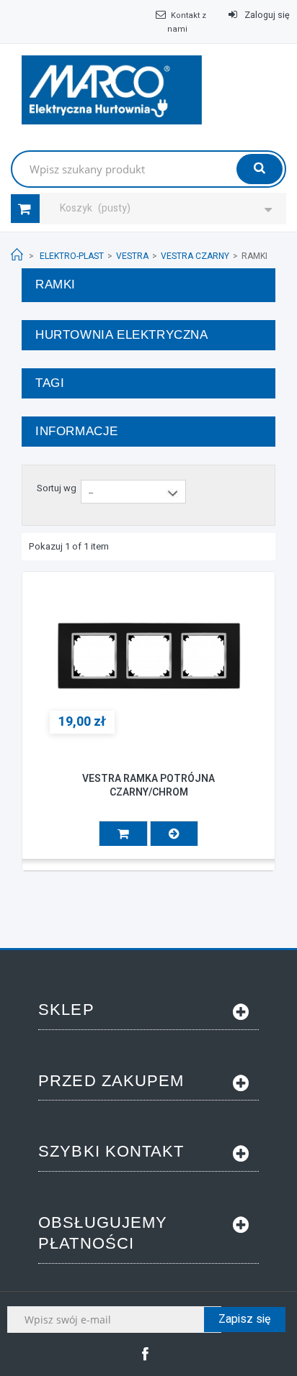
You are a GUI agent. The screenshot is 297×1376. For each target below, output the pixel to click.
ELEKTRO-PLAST (72, 256)
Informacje (76, 431)
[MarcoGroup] (112, 89)
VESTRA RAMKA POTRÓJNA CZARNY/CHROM (148, 785)
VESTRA (132, 256)
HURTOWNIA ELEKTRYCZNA (121, 335)
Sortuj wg (56, 488)
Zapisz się (244, 1319)
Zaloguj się (266, 15)
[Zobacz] (174, 833)
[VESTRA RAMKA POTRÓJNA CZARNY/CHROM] (148, 656)
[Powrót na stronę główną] (17, 255)
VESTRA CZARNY (195, 256)
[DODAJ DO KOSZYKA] (123, 833)
